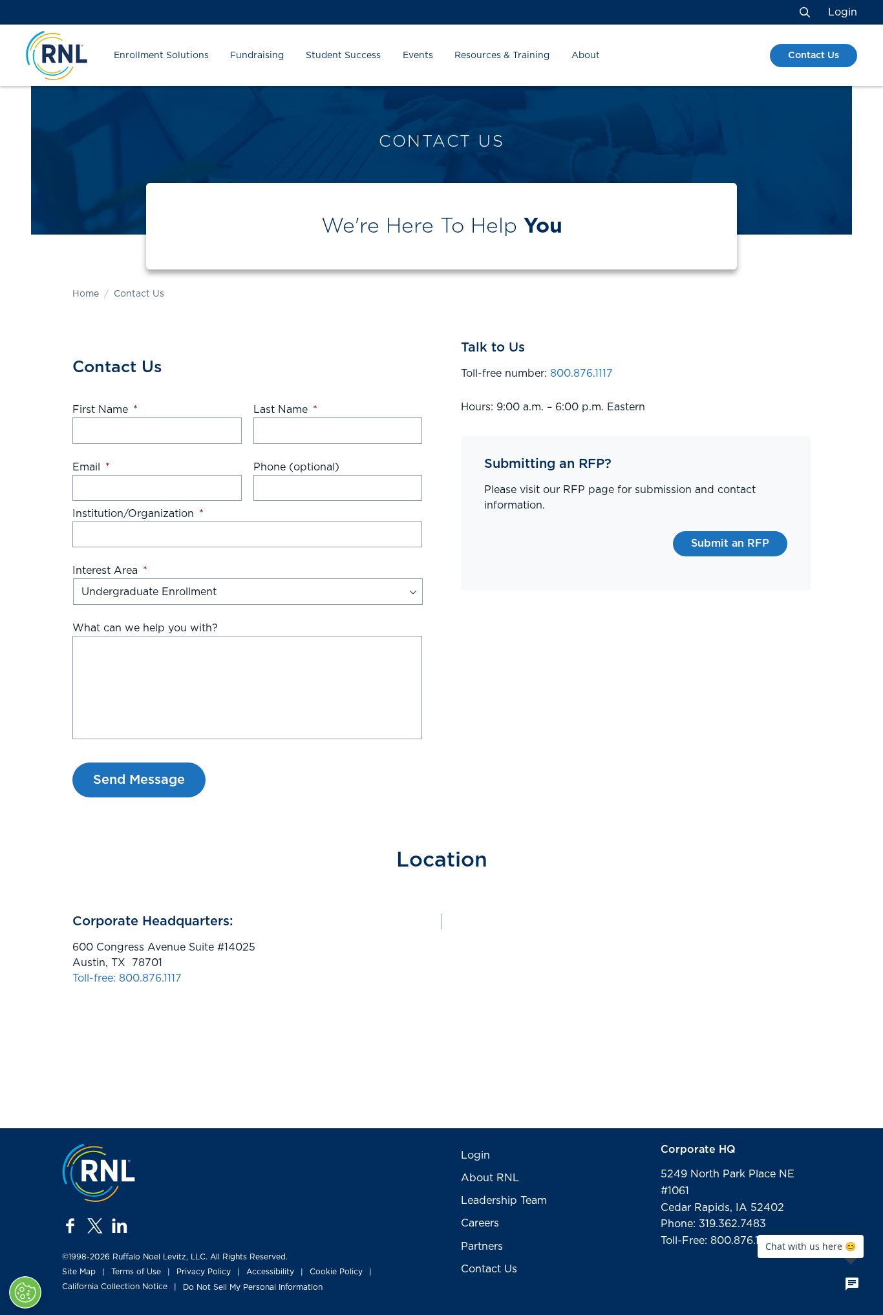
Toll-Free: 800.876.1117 (717, 1241)
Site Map (79, 1272)
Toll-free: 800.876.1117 (127, 978)
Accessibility (270, 1272)
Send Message (139, 779)
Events (418, 55)
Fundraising (257, 55)
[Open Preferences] (25, 1292)
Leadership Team (504, 1200)
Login (842, 12)
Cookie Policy (336, 1272)
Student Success (343, 55)
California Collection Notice (114, 1286)
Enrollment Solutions (161, 55)
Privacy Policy (203, 1272)
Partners (482, 1246)
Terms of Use (136, 1272)
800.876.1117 (581, 373)
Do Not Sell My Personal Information (253, 1287)
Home (85, 294)
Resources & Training (501, 55)
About (585, 55)
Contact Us (813, 55)
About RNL (490, 1178)
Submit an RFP (730, 543)
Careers (480, 1223)
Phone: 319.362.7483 (713, 1224)
